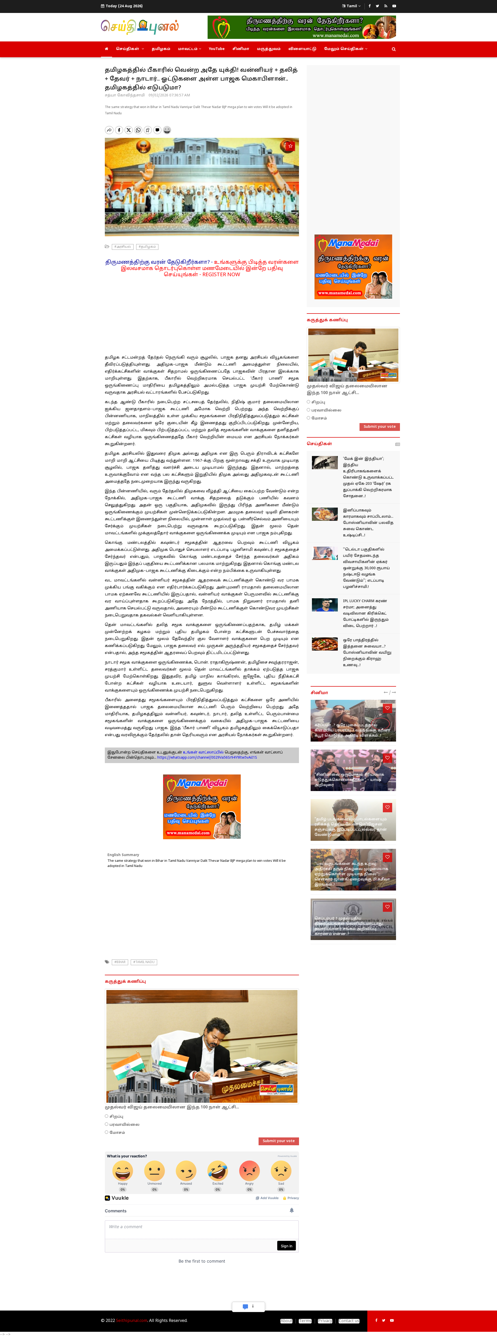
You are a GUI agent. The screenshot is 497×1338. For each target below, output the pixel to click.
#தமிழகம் (147, 247)
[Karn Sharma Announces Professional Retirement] (325, 604)
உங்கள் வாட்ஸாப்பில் (203, 752)
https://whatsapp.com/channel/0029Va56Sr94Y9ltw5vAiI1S (207, 758)
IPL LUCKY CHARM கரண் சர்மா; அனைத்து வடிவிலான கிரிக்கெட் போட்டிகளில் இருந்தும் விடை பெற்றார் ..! (366, 613)
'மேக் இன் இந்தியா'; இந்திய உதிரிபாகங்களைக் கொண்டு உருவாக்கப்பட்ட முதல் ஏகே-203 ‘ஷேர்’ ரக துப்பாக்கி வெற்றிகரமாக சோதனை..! (368, 478)
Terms (305, 1321)
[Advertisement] (202, 314)
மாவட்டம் (188, 49)
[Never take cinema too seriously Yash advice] (353, 770)
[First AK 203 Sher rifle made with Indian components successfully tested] (325, 462)
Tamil (352, 6)
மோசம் (117, 1133)
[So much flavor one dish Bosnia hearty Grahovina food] (325, 644)
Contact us (349, 1321)
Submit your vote (279, 1141)
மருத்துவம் (269, 49)
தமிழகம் (161, 49)
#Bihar (120, 962)
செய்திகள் (128, 49)
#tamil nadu (144, 962)
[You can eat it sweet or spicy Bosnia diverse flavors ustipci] (325, 514)
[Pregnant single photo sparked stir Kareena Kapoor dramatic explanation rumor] (353, 721)
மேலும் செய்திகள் (344, 49)
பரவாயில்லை (124, 1125)
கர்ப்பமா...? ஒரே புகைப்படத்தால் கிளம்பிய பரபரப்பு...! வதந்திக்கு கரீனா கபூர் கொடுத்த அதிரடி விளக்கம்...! (352, 730)
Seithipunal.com (131, 1320)
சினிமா (240, 49)
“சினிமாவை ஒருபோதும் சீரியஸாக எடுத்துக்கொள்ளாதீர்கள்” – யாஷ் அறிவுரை (349, 780)
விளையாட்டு (302, 49)
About (286, 1321)
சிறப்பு (116, 1117)
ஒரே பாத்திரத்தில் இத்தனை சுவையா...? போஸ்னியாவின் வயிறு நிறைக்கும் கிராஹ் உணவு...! (367, 652)
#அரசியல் (122, 247)
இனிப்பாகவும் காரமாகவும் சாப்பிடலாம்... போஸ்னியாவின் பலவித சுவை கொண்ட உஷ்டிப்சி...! (368, 523)
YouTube (217, 49)
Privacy (325, 1321)
